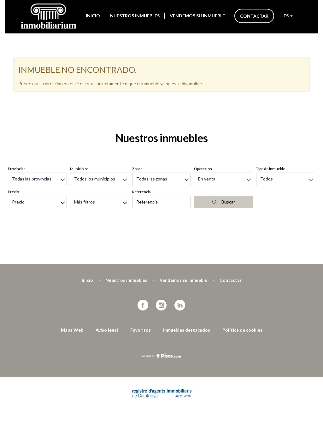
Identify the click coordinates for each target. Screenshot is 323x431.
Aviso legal (107, 330)
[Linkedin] (179, 305)
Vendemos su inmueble (197, 15)
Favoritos (140, 330)
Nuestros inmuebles (135, 15)
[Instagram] (161, 305)
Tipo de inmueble (270, 168)
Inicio (93, 15)
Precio (13, 191)
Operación (203, 168)
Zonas (137, 168)
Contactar (254, 16)
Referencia (141, 191)
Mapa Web (72, 330)
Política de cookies (242, 330)
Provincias (17, 168)
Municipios (79, 168)
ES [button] (287, 15)
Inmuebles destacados (186, 330)
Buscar (227, 201)
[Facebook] (143, 305)
